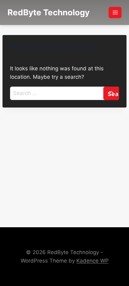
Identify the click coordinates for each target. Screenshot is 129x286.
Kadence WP (92, 261)
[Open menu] (115, 12)
